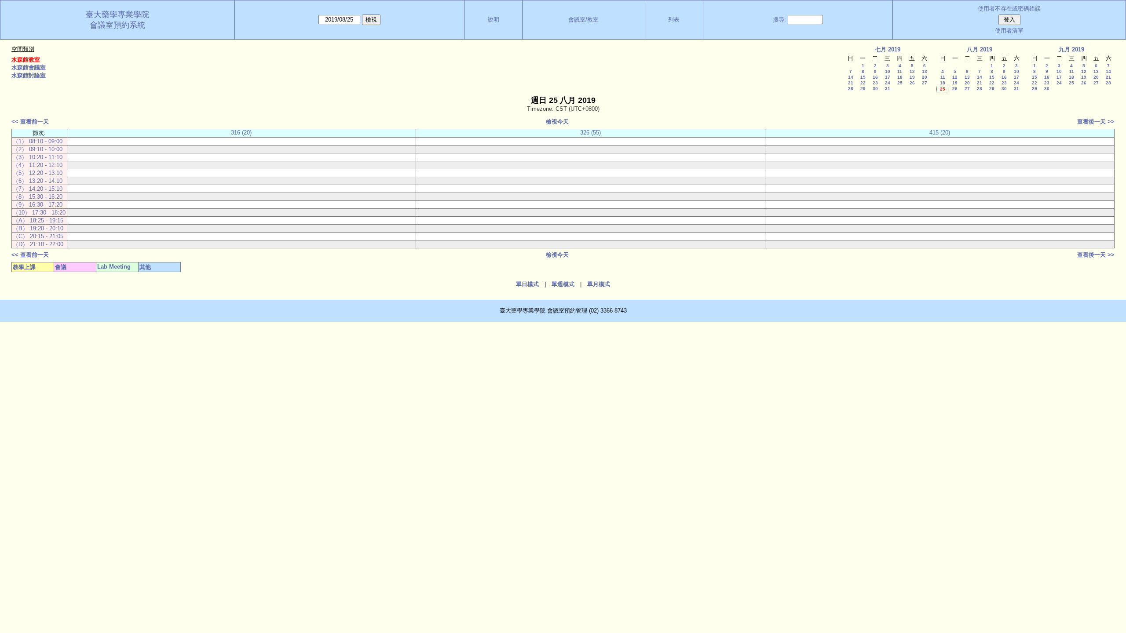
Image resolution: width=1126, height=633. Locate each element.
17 (887, 77)
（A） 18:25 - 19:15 (38, 220)
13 (924, 71)
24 (887, 82)
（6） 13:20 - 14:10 (37, 181)
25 (900, 82)
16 (875, 77)
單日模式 (527, 284)
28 (850, 88)
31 (887, 88)
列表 (674, 19)
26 (912, 82)
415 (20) (939, 132)
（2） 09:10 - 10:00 (37, 149)
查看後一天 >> (1096, 121)
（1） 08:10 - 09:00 (37, 141)
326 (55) (590, 132)
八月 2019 (979, 49)
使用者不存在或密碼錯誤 (1009, 8)
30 (875, 88)
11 (899, 71)
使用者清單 (1009, 30)
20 (924, 77)
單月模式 (598, 284)
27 (924, 82)
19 (912, 77)
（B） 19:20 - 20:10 (38, 228)
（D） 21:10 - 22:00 (38, 244)
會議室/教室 (583, 19)
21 (850, 82)
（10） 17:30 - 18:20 (39, 212)
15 (863, 77)
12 (912, 71)
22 (863, 82)
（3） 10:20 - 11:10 (37, 157)
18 (900, 77)
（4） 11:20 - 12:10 (37, 165)
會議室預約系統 (117, 25)
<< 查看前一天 (30, 121)
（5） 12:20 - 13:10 (37, 173)
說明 (493, 19)
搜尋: (779, 19)
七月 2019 (887, 49)
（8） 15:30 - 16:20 (37, 196)
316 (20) (241, 132)
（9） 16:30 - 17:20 (37, 204)
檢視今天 (557, 121)
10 (887, 71)
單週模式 (563, 284)
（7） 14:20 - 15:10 (37, 189)
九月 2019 (1071, 49)
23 (875, 82)
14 (850, 77)
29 (863, 88)
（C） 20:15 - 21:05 (38, 236)
